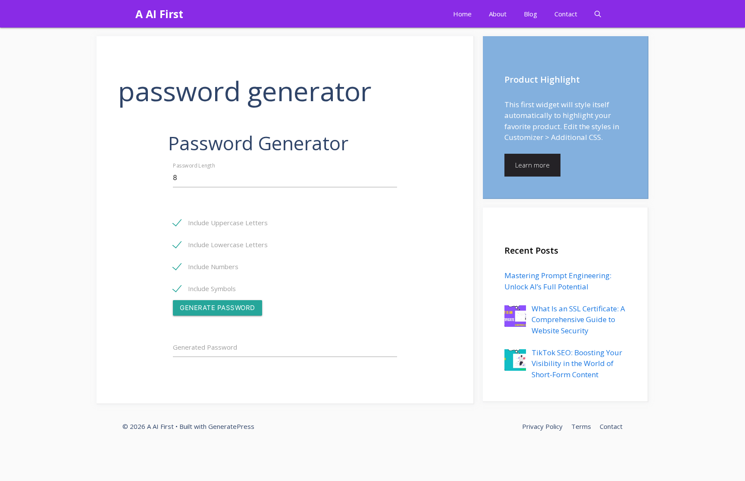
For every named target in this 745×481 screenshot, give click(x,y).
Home (462, 13)
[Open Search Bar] (598, 14)
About (498, 13)
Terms (581, 426)
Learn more (532, 165)
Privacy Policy (542, 426)
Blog (530, 13)
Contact (565, 13)
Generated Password (205, 347)
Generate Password (217, 308)
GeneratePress (231, 426)
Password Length (194, 165)
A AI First (159, 13)
